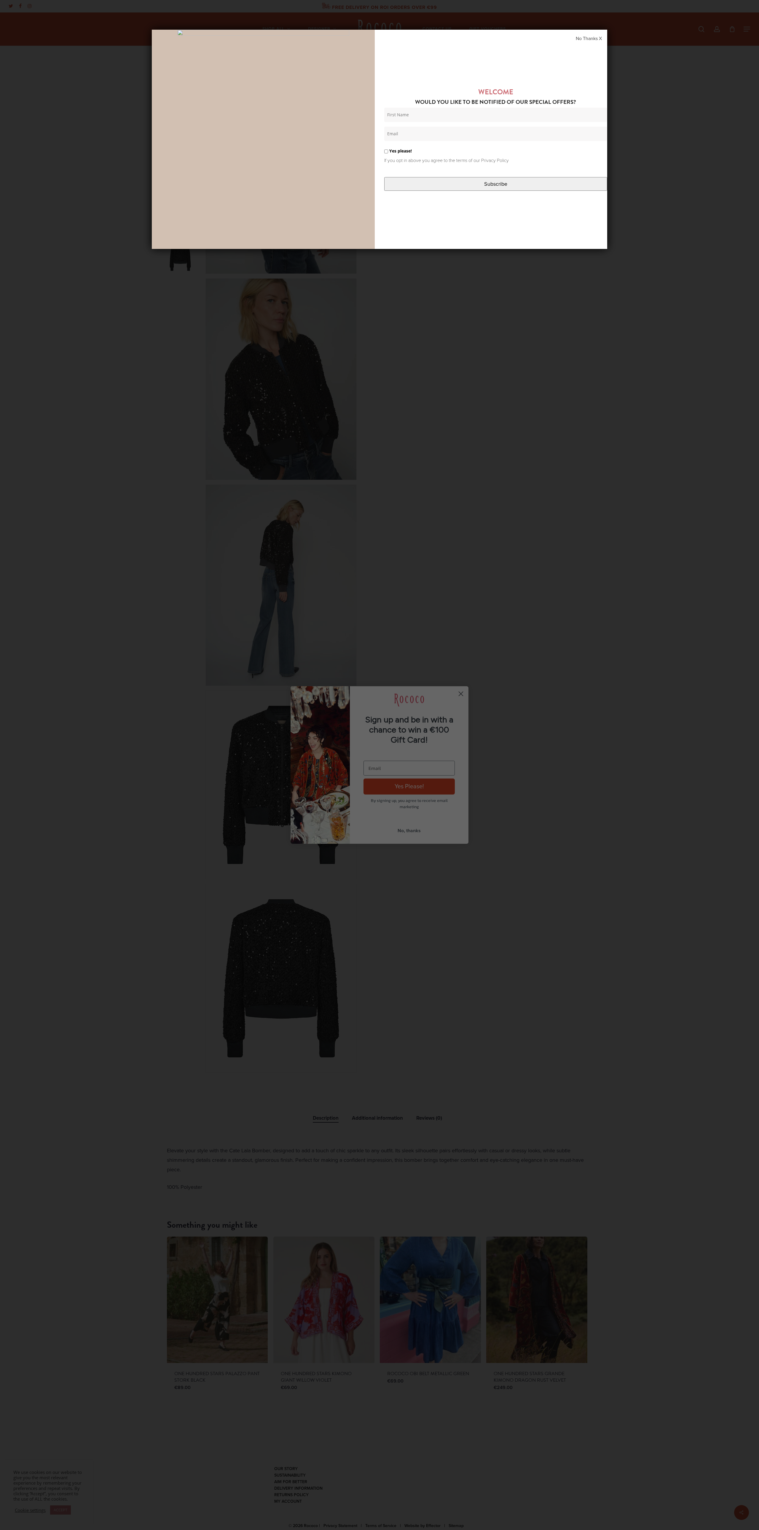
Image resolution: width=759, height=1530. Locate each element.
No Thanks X (589, 39)
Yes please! (400, 151)
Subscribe (495, 184)
